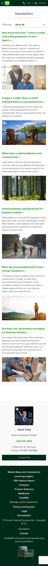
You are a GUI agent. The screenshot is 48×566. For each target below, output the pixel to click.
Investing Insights (24, 476)
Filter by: (7, 24)
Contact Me (24, 458)
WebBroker (24, 494)
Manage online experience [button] (24, 502)
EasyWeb (24, 498)
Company (24, 485)
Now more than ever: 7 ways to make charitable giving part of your (23, 36)
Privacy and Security (24, 507)
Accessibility (24, 515)
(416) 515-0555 (24, 441)
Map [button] (35, 450)
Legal (24, 511)
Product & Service (24, 489)
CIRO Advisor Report (24, 481)
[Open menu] (5, 3)
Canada (24, 533)
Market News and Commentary (24, 472)
